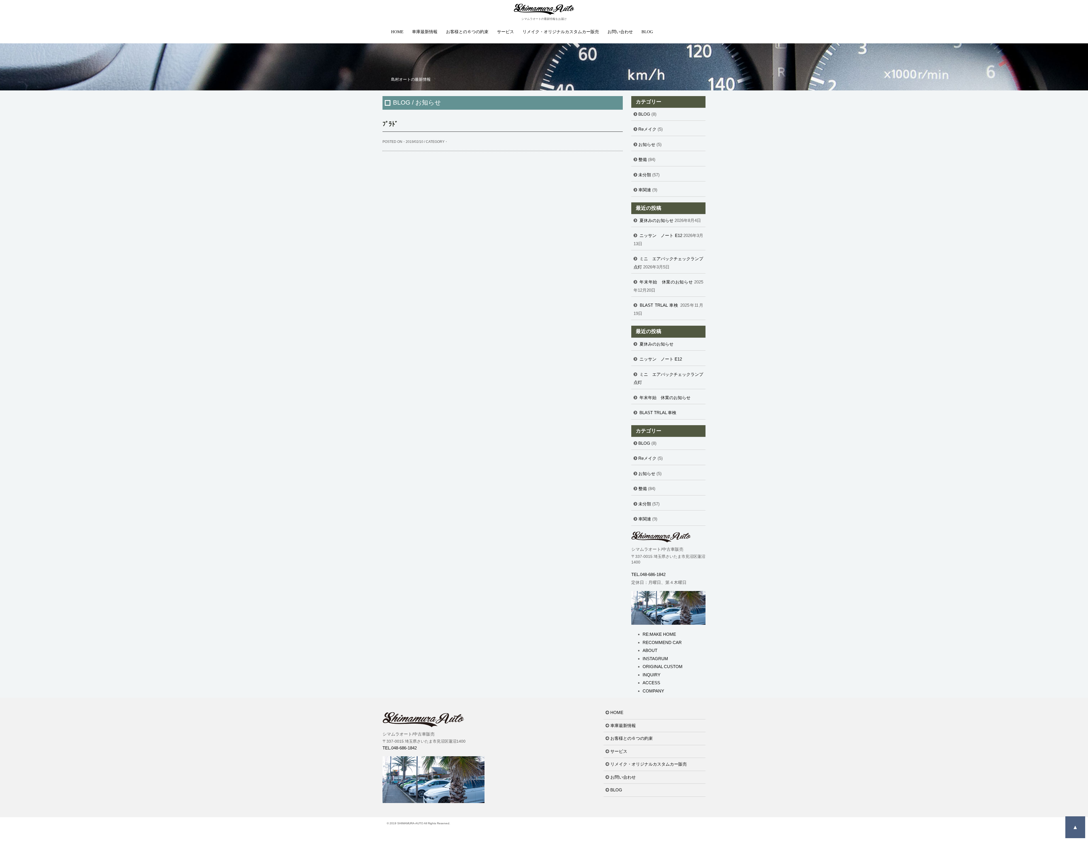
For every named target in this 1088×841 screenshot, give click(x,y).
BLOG (647, 31)
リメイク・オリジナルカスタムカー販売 (560, 31)
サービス (505, 31)
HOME (397, 31)
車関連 (644, 189)
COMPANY (653, 691)
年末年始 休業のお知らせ (666, 281)
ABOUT (650, 650)
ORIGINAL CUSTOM (663, 666)
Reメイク (647, 129)
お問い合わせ (620, 31)
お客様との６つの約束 (467, 31)
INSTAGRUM (655, 658)
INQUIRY (651, 674)
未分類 (644, 174)
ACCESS (651, 682)
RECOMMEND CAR (662, 642)
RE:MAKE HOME (659, 634)
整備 (642, 159)
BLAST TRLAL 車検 (659, 305)
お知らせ (646, 144)
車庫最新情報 (424, 31)
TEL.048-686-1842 (648, 574)
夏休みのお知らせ (656, 220)
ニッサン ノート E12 (660, 235)
